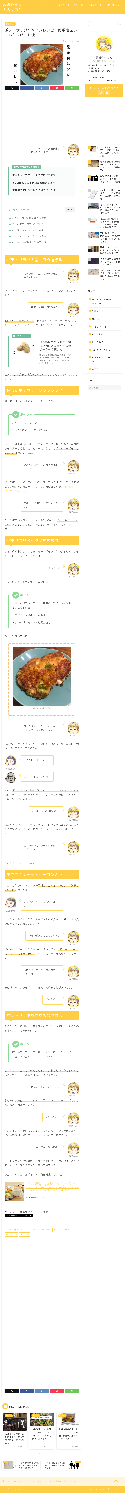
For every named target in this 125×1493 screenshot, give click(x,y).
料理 (9, 1230)
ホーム (49, 4)
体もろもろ (97, 342)
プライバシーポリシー (16, 1489)
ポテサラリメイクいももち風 (28, 230)
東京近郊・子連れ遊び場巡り (102, 301)
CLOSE (70, 210)
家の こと (97, 318)
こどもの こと (99, 326)
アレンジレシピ (33, 1230)
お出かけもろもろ (101, 349)
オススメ (19, 1230)
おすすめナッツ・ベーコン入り (29, 236)
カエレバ (40, 1197)
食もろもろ (10, 24)
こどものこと (94, 4)
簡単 (68, 1230)
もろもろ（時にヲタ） (101, 359)
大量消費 (47, 1230)
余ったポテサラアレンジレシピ (29, 224)
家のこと (78, 4)
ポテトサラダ (12, 1234)
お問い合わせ (113, 4)
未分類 (95, 369)
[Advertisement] (42, 117)
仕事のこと (63, 4)
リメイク (58, 1230)
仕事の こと (98, 311)
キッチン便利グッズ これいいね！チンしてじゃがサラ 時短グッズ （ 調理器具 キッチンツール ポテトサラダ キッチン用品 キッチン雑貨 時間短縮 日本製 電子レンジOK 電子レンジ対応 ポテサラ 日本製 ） (52, 1186)
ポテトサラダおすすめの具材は (29, 242)
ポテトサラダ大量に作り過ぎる (29, 218)
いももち (25, 1234)
